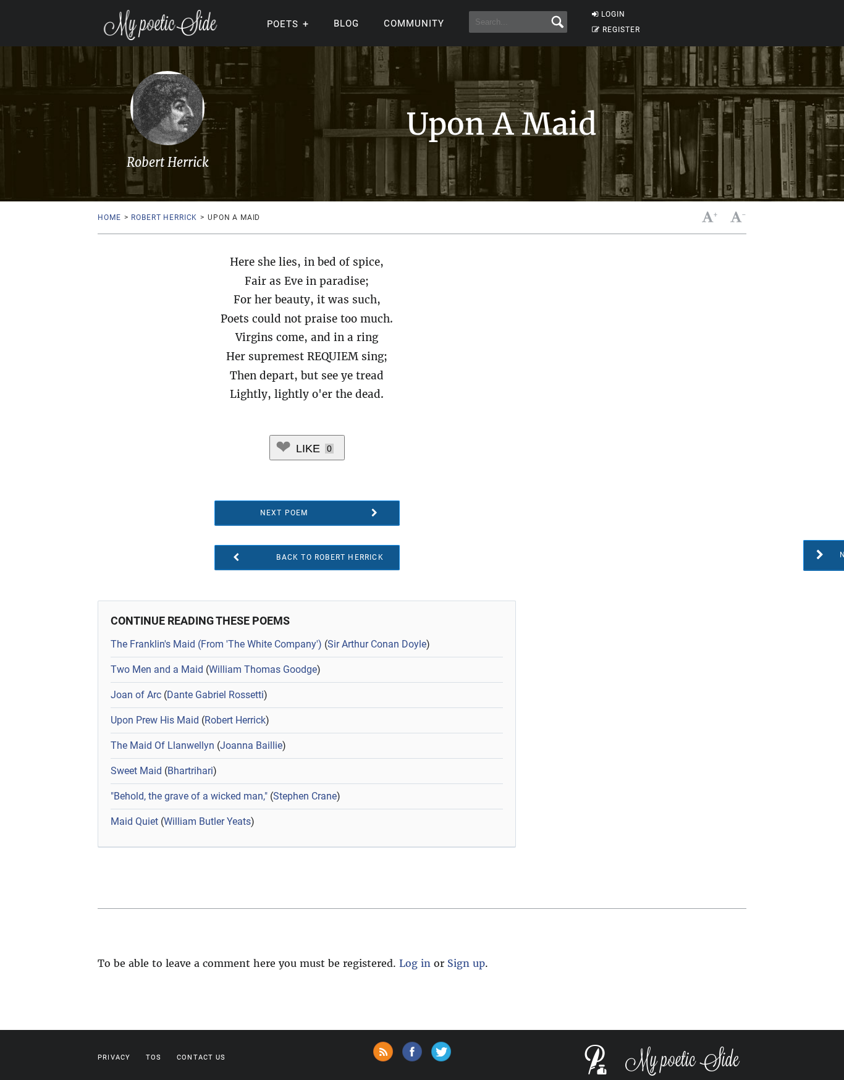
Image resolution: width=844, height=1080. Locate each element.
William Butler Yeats (207, 821)
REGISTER (621, 29)
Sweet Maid (136, 771)
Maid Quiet (134, 821)
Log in (415, 963)
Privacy (114, 1057)
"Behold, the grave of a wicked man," (189, 796)
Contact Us (201, 1057)
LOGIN (613, 14)
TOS (153, 1057)
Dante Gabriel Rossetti (215, 695)
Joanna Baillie (251, 745)
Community (414, 23)
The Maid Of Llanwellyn (162, 745)
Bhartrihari (190, 771)
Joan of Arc (136, 695)
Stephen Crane (305, 796)
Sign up (466, 963)
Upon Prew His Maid (155, 720)
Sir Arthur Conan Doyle (376, 644)
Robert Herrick (164, 217)
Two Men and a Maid (157, 669)
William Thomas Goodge (263, 669)
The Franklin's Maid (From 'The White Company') (216, 644)
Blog (346, 23)
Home (109, 217)
